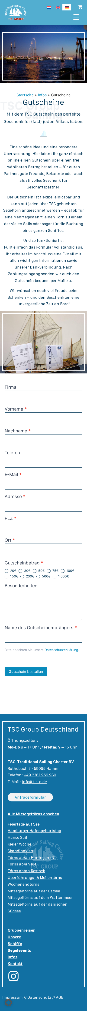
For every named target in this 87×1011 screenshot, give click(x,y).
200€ (29, 576)
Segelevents (19, 950)
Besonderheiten (21, 585)
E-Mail (13, 474)
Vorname (16, 409)
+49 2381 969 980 (40, 775)
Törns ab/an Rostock (26, 871)
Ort (10, 540)
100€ (69, 571)
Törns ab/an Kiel (23, 864)
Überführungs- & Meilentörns (35, 877)
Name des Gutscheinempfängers (41, 627)
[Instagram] (13, 976)
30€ (26, 571)
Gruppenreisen (21, 930)
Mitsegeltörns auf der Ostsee (34, 891)
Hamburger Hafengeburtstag (34, 831)
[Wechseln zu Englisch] (58, 7)
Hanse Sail (17, 837)
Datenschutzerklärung (61, 650)
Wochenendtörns (23, 884)
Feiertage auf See (24, 824)
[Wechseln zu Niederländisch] (49, 7)
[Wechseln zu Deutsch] (66, 7)
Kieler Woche (19, 844)
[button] (8, 1002)
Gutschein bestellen (26, 671)
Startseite (25, 95)
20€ (12, 571)
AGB (60, 997)
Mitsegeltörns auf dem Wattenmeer (40, 897)
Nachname (18, 431)
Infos (42, 95)
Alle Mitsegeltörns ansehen (33, 814)
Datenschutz (39, 997)
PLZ (10, 518)
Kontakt (15, 964)
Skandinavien (20, 851)
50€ (41, 571)
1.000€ (63, 576)
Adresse (15, 496)
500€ (45, 576)
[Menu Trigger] (76, 16)
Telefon (12, 452)
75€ (55, 571)
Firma (10, 387)
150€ (13, 576)
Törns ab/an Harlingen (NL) (33, 857)
